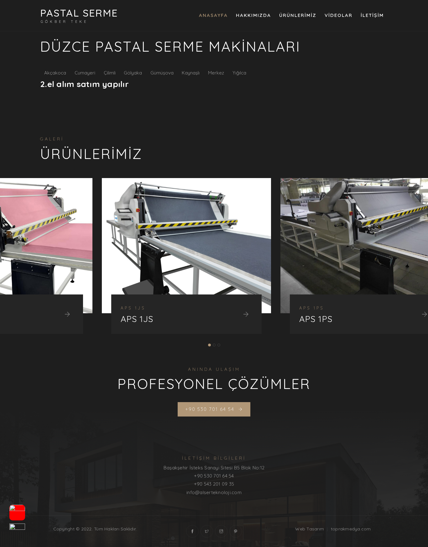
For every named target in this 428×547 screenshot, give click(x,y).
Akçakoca (55, 73)
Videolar (338, 15)
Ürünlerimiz (297, 15)
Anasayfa (213, 15)
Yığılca (239, 73)
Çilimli (110, 73)
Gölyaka (133, 73)
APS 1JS (75, 319)
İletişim (372, 15)
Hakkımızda (253, 15)
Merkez (216, 73)
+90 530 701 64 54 (214, 476)
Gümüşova (162, 73)
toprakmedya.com (351, 529)
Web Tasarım (309, 529)
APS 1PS (254, 319)
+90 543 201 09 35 (214, 484)
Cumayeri (85, 73)
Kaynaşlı (191, 73)
